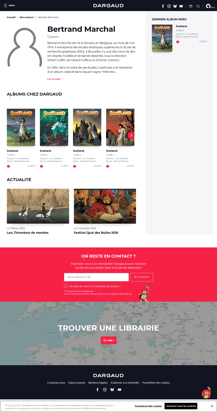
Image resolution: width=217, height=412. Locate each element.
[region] (108, 406)
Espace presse (76, 382)
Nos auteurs (27, 17)
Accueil (11, 17)
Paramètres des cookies (156, 382)
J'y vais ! (108, 340)
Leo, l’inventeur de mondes (27, 233)
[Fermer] (211, 406)
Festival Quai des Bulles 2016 (96, 233)
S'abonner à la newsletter (125, 382)
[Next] (130, 135)
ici (130, 294)
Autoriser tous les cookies (181, 406)
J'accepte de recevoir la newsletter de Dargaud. (94, 286)
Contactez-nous (56, 382)
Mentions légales (98, 382)
